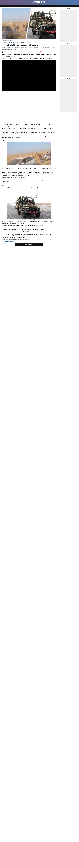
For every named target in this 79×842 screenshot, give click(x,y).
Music (25, 6)
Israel (23, 124)
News (20, 6)
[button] (55, 51)
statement (6, 231)
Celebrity (49, 6)
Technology (33, 6)
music (16, 58)
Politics (56, 6)
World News (10, 40)
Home (3, 40)
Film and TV (41, 6)
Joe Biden (27, 231)
